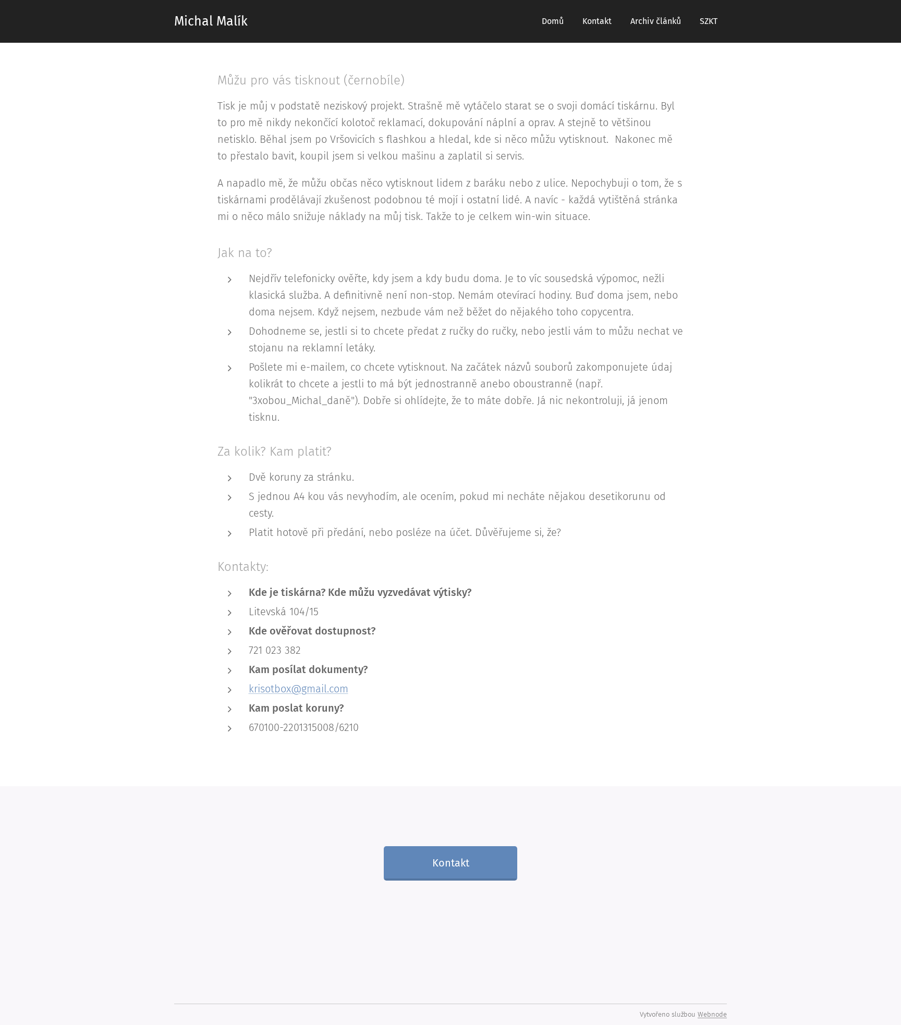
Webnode (712, 1014)
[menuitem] (552, 21)
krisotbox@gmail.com (298, 688)
